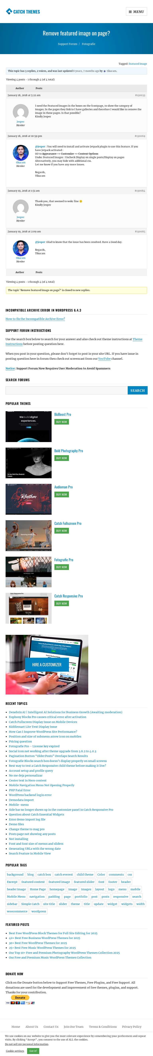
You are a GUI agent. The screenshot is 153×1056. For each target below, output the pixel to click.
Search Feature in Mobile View (30, 853)
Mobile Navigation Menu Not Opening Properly (41, 785)
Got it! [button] (33, 1050)
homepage (57, 889)
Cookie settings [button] (15, 1050)
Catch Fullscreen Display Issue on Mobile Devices (43, 722)
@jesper (40, 146)
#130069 (140, 135)
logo (111, 889)
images (86, 889)
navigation (37, 896)
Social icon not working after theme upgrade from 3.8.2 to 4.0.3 (52, 751)
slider (63, 904)
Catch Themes (26, 11)
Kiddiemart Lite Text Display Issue (33, 727)
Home (16, 1027)
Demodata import (21, 800)
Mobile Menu (16, 896)
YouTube (104, 358)
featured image (138, 63)
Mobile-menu (19, 805)
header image (16, 889)
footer (112, 882)
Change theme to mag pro (27, 829)
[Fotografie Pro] (30, 572)
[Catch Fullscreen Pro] (30, 535)
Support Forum (67, 44)
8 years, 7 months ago (86, 70)
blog (30, 874)
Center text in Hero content (28, 780)
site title (49, 904)
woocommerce (17, 911)
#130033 (140, 95)
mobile (135, 889)
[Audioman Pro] (30, 499)
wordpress (38, 911)
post (94, 896)
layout (99, 889)
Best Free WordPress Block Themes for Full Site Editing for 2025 (53, 933)
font (101, 882)
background (15, 874)
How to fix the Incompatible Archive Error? (35, 319)
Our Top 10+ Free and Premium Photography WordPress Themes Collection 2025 (64, 953)
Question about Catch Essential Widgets (36, 814)
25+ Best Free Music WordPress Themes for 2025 (42, 948)
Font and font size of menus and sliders (36, 844)
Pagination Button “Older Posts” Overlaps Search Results (48, 756)
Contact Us (51, 1027)
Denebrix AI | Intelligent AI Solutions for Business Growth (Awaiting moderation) (65, 712)
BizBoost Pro (62, 414)
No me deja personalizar (25, 775)
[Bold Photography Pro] (30, 463)
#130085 (140, 231)
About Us (32, 1027)
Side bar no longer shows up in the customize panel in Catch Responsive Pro (61, 809)
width (140, 904)
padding (54, 896)
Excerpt (12, 882)
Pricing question (20, 741)
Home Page (38, 889)
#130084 (140, 190)
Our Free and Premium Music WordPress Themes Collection (50, 957)
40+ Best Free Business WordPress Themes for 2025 (44, 938)
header (126, 882)
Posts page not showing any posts (32, 834)
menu (123, 889)
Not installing (18, 839)
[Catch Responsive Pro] (30, 608)
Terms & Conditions (103, 1027)
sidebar (12, 904)
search (136, 896)
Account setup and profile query (31, 771)
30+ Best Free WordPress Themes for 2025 (38, 943)
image (72, 889)
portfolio (81, 896)
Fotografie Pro (63, 559)
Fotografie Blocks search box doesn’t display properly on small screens (58, 761)
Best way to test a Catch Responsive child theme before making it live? (57, 766)
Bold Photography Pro (68, 450)
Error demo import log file (27, 819)
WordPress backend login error (30, 795)
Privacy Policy (131, 1027)
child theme (85, 874)
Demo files (16, 824)
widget (112, 904)
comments (116, 874)
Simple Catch (30, 904)
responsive (120, 896)
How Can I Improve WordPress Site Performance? (43, 732)
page (67, 896)
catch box (44, 874)
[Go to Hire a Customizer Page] (77, 665)
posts (105, 896)
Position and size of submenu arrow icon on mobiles (45, 736)
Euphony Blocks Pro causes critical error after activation (47, 717)
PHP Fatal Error (19, 790)
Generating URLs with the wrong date (35, 848)
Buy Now (61, 422)
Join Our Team (73, 1027)
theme (75, 904)
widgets (126, 904)
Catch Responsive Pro (68, 595)
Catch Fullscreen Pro (67, 523)
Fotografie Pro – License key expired (34, 746)
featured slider (84, 882)
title (87, 904)
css (130, 874)
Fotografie (88, 44)
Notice (10, 368)
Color (101, 874)
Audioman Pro (63, 486)
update (99, 904)
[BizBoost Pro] (30, 426)
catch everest (64, 874)
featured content (33, 882)
